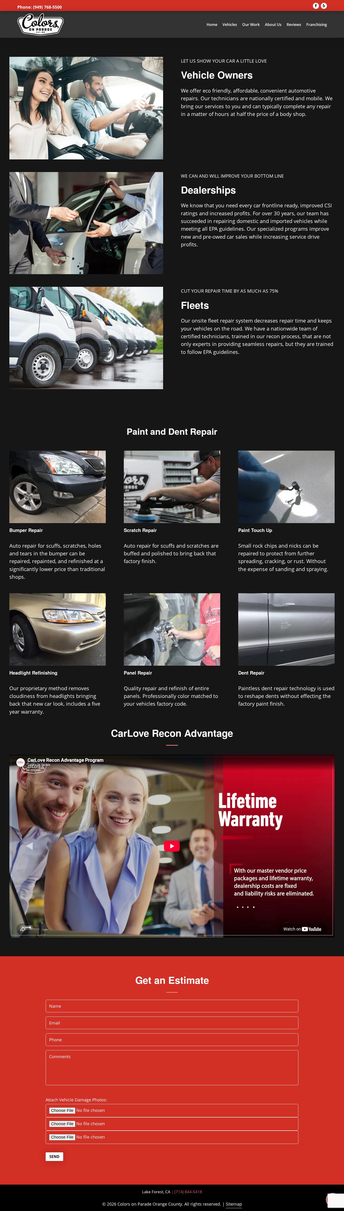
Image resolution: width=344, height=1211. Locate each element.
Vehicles (230, 24)
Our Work (251, 24)
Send (54, 1156)
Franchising (316, 24)
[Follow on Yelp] (324, 6)
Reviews (294, 24)
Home (212, 24)
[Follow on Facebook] (316, 6)
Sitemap (234, 1204)
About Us (273, 24)
